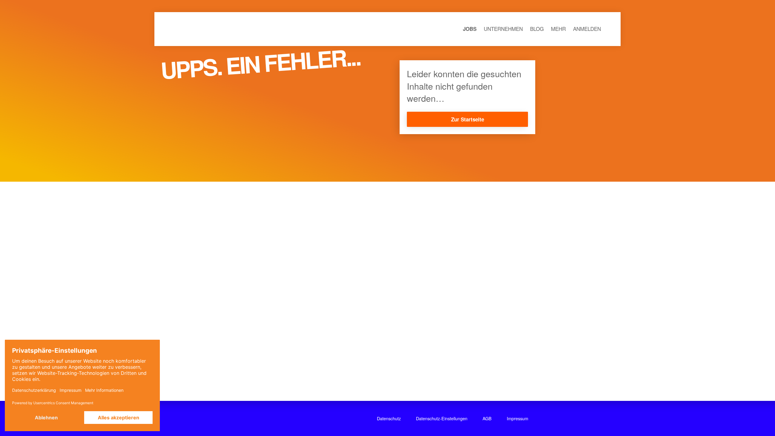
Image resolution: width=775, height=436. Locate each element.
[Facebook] (268, 418)
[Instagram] (284, 418)
